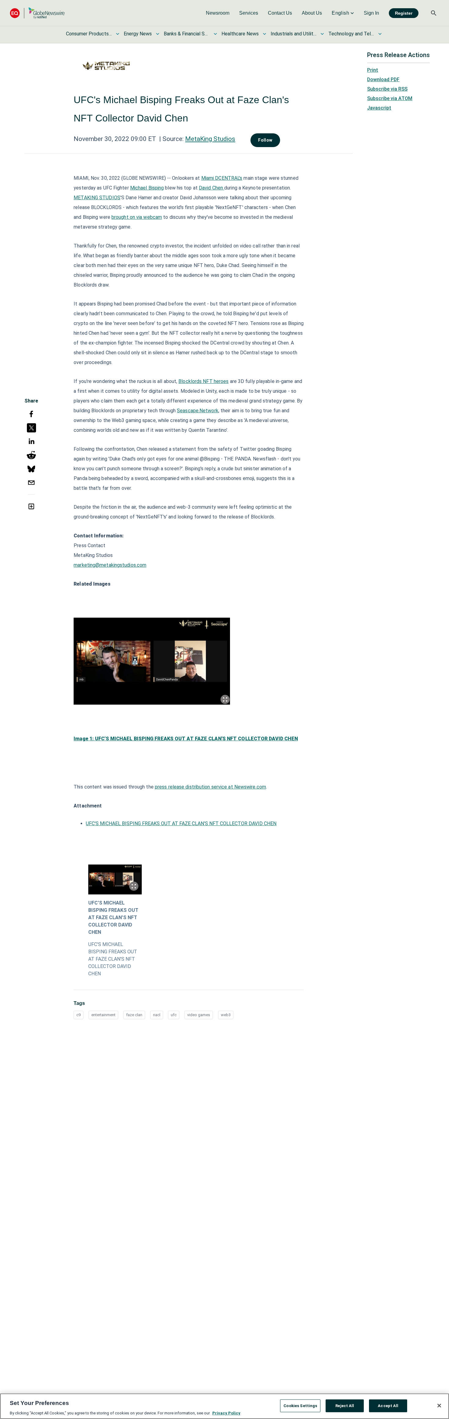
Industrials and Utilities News (293, 34)
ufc (174, 1015)
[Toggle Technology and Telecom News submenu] (380, 34)
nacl (156, 1015)
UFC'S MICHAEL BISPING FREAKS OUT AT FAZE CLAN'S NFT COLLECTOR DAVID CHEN (181, 823)
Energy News (138, 34)
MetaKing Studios (210, 139)
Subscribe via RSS (387, 89)
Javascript (379, 108)
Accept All (388, 1405)
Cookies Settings (300, 1405)
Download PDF (383, 79)
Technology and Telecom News (351, 34)
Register (403, 13)
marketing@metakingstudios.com (110, 565)
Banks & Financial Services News (187, 34)
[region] (224, 1406)
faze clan (134, 1015)
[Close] (439, 1405)
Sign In (371, 13)
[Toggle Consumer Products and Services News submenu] (118, 34)
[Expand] (225, 699)
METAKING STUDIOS (97, 197)
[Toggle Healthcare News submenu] (264, 34)
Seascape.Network (197, 410)
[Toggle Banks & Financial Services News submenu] (215, 34)
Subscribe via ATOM (389, 98)
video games (198, 1015)
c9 (78, 1015)
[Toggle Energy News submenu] (158, 34)
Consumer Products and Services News (89, 34)
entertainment (103, 1015)
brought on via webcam (136, 217)
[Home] (37, 13)
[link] (217, 13)
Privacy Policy (226, 1412)
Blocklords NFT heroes (203, 381)
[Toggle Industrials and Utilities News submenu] (322, 34)
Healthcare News (240, 34)
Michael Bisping (147, 188)
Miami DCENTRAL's (222, 178)
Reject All (344, 1405)
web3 (226, 1015)
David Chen (211, 188)
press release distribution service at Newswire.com (210, 787)
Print (372, 70)
